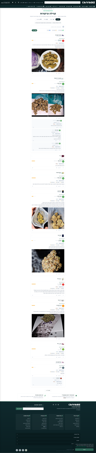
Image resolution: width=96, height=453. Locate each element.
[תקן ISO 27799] (17, 450)
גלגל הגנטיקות (44, 423)
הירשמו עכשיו (19, 408)
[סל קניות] (13, 2)
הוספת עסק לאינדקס (26, 423)
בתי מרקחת (84, 6)
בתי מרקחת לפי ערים (75, 443)
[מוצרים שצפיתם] (19, 2)
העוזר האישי (61, 423)
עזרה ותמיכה (28, 420)
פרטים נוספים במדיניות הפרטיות (81, 446)
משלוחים (77, 426)
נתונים (29, 2)
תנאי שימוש (28, 426)
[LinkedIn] (53, 405)
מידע (33, 2)
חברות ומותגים (40, 6)
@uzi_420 (55, 122)
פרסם (34, 30)
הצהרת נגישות (27, 424)
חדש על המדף (76, 424)
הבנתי (84, 449)
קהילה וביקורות (43, 424)
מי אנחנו (28, 418)
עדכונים (37, 2)
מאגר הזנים (48, 6)
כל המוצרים (91, 6)
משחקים (21, 2)
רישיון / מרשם (30, 6)
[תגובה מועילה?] (59, 140)
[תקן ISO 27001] (20, 450)
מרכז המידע (44, 418)
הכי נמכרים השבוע (76, 423)
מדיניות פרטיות (27, 428)
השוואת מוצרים (60, 421)
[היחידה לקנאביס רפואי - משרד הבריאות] (26, 450)
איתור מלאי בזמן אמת (59, 418)
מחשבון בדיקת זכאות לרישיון (58, 424)
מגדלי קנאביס (76, 434)
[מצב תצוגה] (16, 2)
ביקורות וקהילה (76, 6)
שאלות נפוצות (44, 420)
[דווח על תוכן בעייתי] (32, 73)
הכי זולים (54, 6)
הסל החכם (61, 420)
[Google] (58, 405)
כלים (41, 2)
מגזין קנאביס (44, 428)
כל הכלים (61, 426)
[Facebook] (56, 405)
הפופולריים (68, 6)
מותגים (78, 440)
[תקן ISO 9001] (23, 450)
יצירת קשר (28, 421)
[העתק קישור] (57, 73)
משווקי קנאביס (76, 437)
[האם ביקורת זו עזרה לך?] (62, 73)
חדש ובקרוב (61, 6)
